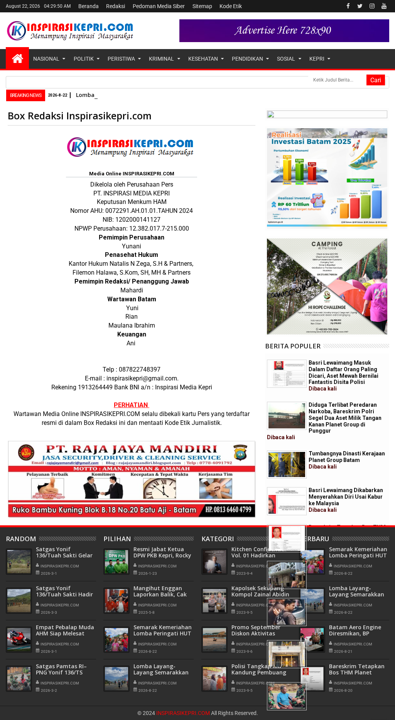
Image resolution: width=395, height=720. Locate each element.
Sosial (286, 59)
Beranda (88, 6)
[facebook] (348, 6)
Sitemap (202, 6)
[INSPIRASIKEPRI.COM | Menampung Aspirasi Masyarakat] (17, 58)
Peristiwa (121, 59)
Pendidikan (247, 59)
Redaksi (115, 6)
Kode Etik (230, 6)
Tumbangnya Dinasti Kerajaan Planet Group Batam (347, 460)
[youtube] (383, 6)
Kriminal (161, 59)
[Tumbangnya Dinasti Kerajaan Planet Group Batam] (286, 464)
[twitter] (359, 6)
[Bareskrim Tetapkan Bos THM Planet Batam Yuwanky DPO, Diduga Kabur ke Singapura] (286, 538)
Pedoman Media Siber (159, 6)
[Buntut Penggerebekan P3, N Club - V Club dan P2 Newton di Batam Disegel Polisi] (286, 575)
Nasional (46, 59)
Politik (84, 59)
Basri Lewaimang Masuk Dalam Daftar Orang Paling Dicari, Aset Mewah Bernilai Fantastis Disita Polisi (343, 376)
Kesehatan (203, 59)
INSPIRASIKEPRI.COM (183, 713)
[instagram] (371, 6)
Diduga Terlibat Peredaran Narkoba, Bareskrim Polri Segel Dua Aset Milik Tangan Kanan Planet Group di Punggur (324, 421)
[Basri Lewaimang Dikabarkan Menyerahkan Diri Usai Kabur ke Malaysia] (286, 501)
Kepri (316, 59)
